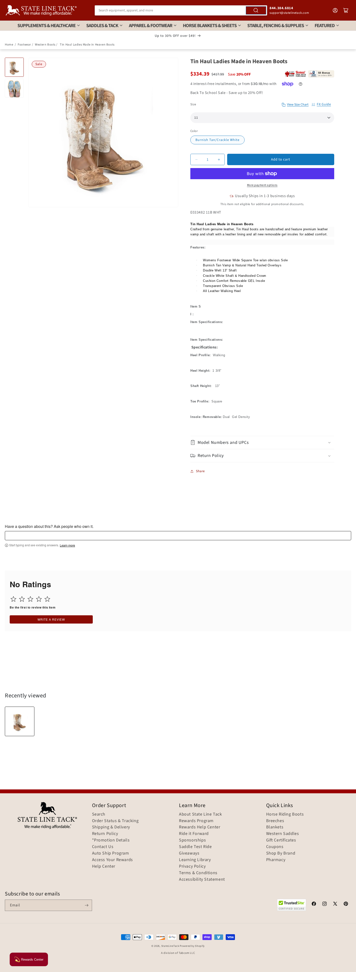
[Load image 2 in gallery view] (14, 88)
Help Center (104, 866)
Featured (325, 25)
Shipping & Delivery (111, 827)
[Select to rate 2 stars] (22, 599)
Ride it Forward (194, 834)
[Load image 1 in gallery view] (14, 67)
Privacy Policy (192, 866)
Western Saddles (282, 834)
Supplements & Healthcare (46, 25)
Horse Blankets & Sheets (210, 25)
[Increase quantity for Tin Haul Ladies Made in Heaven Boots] (218, 159)
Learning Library (195, 860)
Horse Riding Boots (285, 814)
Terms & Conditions (198, 873)
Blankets (275, 827)
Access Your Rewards (112, 860)
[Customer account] (335, 10)
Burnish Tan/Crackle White (217, 140)
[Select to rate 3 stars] (30, 599)
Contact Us (103, 847)
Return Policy (105, 834)
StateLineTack (170, 946)
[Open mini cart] (346, 10)
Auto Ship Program (110, 853)
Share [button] (200, 471)
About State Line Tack (200, 814)
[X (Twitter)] (335, 904)
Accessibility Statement (202, 879)
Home (9, 44)
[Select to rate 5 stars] (47, 599)
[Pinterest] (346, 904)
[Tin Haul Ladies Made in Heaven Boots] (20, 721)
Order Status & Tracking (115, 821)
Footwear (24, 44)
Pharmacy (276, 860)
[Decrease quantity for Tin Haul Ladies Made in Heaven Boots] (196, 159)
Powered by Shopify (192, 946)
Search (99, 814)
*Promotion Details (111, 840)
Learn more (67, 545)
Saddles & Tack (102, 25)
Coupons (275, 847)
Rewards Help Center (199, 827)
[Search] (256, 10)
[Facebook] (314, 904)
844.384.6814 (281, 8)
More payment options (262, 185)
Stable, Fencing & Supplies (275, 25)
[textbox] (178, 535)
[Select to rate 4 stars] (39, 599)
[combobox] (181, 10)
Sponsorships (192, 840)
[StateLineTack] (41, 10)
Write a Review (51, 619)
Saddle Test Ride (195, 847)
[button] (262, 442)
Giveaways (189, 853)
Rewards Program (196, 821)
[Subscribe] (86, 905)
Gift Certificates (281, 840)
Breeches (275, 821)
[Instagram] (324, 904)
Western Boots (45, 44)
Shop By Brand (280, 853)
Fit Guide (324, 104)
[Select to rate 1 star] (13, 599)
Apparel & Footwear (150, 25)
